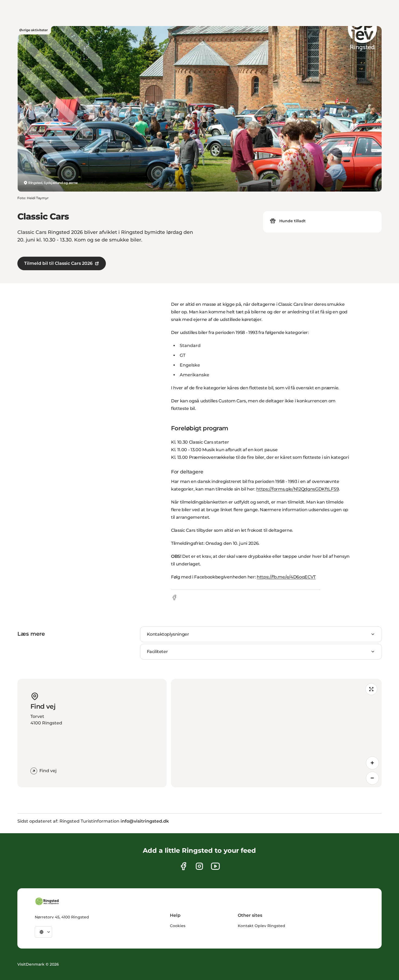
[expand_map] (371, 689)
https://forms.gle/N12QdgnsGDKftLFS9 (297, 489)
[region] (276, 733)
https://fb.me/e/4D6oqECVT (286, 577)
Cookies (177, 925)
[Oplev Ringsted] (47, 901)
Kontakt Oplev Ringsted (261, 925)
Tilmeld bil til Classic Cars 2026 (58, 263)
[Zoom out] (372, 778)
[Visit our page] (183, 866)
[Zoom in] (372, 762)
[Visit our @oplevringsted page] (215, 866)
